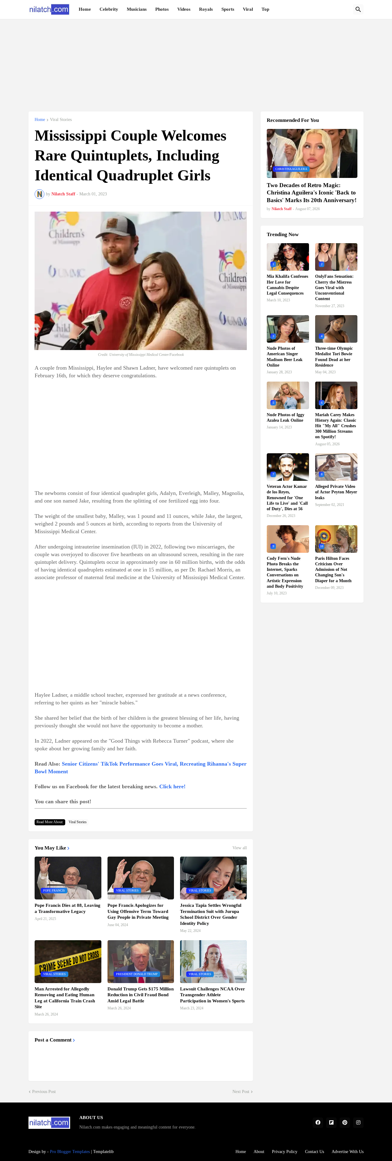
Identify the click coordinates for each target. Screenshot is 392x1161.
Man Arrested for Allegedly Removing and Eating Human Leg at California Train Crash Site (65, 997)
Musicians (137, 9)
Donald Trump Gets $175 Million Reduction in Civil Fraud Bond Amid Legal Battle (140, 994)
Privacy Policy (284, 1151)
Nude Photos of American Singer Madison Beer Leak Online (285, 357)
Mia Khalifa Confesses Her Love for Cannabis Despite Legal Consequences (287, 285)
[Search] (358, 9)
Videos (183, 9)
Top (265, 9)
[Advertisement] (196, 62)
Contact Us (314, 1151)
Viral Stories (61, 120)
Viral (248, 9)
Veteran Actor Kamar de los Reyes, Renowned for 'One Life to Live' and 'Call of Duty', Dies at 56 (287, 497)
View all (239, 848)
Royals (206, 9)
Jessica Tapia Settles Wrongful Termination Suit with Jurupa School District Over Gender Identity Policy (210, 914)
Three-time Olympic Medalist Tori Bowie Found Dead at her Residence (334, 357)
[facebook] (318, 1123)
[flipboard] (331, 1123)
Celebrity (109, 9)
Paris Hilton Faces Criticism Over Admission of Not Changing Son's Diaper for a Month (333, 569)
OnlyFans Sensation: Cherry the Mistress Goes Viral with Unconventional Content (334, 287)
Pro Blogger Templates (70, 1151)
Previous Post (44, 1091)
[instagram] (358, 1123)
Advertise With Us (348, 1151)
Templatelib (103, 1151)
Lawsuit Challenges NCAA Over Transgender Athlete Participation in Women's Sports (212, 994)
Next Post (240, 1091)
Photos (162, 9)
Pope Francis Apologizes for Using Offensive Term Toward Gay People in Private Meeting (138, 911)
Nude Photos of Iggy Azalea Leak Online (285, 418)
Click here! (172, 786)
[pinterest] (345, 1123)
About (259, 1151)
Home (85, 9)
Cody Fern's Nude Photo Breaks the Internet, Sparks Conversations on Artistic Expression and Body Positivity (285, 572)
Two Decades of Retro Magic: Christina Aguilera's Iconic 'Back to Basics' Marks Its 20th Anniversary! (311, 192)
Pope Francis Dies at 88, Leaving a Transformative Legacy (67, 908)
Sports (227, 9)
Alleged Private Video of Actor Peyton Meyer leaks (336, 492)
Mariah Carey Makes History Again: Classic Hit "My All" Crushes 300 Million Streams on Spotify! (335, 426)
